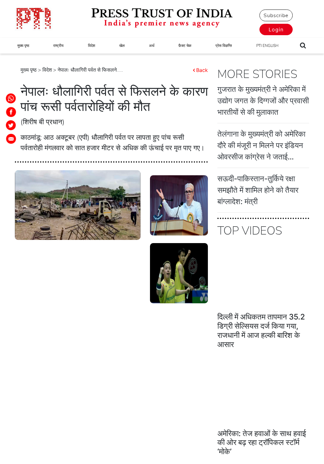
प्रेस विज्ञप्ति (223, 45)
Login (276, 29)
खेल (122, 45)
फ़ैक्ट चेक (184, 45)
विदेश (91, 45)
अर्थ (151, 45)
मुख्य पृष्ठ (23, 45)
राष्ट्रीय (58, 45)
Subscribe (276, 15)
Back (202, 70)
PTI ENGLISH (267, 45)
